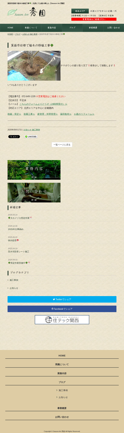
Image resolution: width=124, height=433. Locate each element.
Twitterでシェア (63, 299)
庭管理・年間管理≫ (47, 114)
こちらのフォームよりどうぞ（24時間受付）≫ (43, 104)
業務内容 (62, 373)
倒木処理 (12, 239)
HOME (10, 34)
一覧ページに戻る (62, 144)
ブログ (17, 34)
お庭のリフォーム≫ (84, 114)
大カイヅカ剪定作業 (18, 216)
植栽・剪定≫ (14, 114)
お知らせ (26, 34)
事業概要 (62, 408)
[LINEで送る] (31, 136)
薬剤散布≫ (66, 114)
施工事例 (33, 34)
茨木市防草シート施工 (18, 250)
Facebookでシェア (62, 309)
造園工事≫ (29, 114)
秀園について (62, 364)
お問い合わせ (62, 417)
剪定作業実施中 (16, 261)
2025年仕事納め (15, 227)
